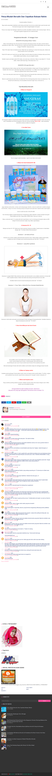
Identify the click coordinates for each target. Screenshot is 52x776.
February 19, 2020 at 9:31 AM (11, 559)
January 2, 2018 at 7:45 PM (11, 515)
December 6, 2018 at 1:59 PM (11, 551)
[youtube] (45, 1)
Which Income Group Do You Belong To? (14, 487)
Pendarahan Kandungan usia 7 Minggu (16, 713)
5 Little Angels (8, 497)
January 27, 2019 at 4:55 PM (11, 555)
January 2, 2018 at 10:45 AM (11, 462)
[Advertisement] (26, 575)
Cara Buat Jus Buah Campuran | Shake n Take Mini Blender (21, 738)
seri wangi (7, 542)
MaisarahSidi (7, 531)
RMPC (27, 689)
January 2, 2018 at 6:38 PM (11, 509)
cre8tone (7, 502)
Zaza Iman (7, 441)
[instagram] (41, 1)
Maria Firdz (7, 423)
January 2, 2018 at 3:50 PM (11, 495)
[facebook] (43, 1)
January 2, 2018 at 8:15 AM (11, 450)
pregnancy (7, 13)
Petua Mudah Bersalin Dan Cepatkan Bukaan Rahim (19, 707)
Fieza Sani (7, 557)
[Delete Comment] (18, 426)
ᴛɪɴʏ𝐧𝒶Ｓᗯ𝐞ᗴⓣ (29, 687)
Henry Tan (7, 484)
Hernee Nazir (8, 553)
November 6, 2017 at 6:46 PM (11, 426)
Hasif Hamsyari (8, 458)
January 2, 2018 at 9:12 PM (11, 530)
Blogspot (12, 774)
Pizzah (6, 433)
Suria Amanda (8, 490)
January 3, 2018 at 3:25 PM (11, 540)
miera (6, 511)
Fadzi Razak (7, 478)
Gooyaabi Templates (27, 774)
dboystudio (7, 538)
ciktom (6, 549)
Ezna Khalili (7, 446)
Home (2, 13)
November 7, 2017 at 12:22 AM (11, 435)
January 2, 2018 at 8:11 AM (10, 445)
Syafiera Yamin (8, 452)
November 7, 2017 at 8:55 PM (11, 439)
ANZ (6, 527)
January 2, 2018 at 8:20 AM (11, 456)
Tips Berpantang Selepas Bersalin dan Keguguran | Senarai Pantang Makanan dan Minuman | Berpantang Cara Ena (27, 721)
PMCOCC (3, 687)
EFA (5, 427)
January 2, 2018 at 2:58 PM (11, 488)
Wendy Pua (7, 463)
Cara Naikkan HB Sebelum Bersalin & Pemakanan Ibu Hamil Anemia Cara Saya (26, 732)
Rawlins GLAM (8, 469)
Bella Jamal (7, 517)
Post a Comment (5, 561)
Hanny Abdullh (8, 474)
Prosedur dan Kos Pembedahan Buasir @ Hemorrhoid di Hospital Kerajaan (25, 726)
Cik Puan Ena (17, 407)
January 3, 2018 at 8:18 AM (11, 536)
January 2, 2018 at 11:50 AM (11, 467)
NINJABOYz (3, 690)
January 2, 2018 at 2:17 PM (11, 482)
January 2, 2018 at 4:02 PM (11, 504)
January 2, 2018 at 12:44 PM (11, 476)
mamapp (7, 437)
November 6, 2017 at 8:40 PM (11, 431)
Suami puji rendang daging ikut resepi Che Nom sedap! (20, 745)
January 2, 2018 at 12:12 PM (11, 472)
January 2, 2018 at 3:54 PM (11, 500)
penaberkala (7, 506)
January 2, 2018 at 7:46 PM (11, 520)
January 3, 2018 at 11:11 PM (11, 547)
